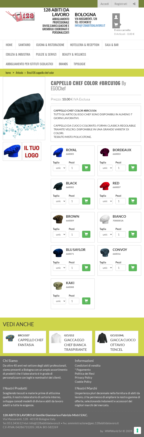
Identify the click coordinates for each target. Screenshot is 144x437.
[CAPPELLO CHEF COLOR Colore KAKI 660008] (59, 286)
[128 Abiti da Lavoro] (20, 17)
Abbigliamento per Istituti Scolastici (29, 64)
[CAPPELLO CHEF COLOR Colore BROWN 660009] (59, 219)
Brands (63, 64)
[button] (134, 3)
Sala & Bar (111, 44)
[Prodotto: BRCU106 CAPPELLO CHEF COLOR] (24, 108)
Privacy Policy (83, 377)
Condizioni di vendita (87, 365)
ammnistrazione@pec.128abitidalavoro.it (93, 423)
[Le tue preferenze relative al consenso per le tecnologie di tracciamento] (137, 430)
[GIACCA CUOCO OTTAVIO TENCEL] (103, 338)
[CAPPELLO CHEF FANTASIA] (11, 338)
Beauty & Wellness (74, 54)
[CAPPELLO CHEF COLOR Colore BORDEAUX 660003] (106, 153)
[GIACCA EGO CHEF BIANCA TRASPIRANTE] (57, 338)
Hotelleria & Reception (84, 44)
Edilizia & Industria (18, 54)
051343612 (85, 22)
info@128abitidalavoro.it (90, 25)
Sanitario (24, 44)
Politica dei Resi (84, 373)
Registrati (121, 3)
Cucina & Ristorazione (50, 44)
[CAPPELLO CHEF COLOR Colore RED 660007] (106, 186)
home (8, 72)
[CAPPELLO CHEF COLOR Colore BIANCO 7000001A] (106, 219)
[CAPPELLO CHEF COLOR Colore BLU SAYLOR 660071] (59, 252)
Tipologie (80, 64)
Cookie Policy (83, 381)
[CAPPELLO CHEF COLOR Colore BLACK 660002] (59, 186)
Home (9, 44)
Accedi (104, 3)
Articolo (19, 72)
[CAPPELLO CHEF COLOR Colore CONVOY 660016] (106, 252)
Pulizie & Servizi (46, 54)
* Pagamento (83, 369)
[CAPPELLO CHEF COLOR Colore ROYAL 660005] (59, 153)
